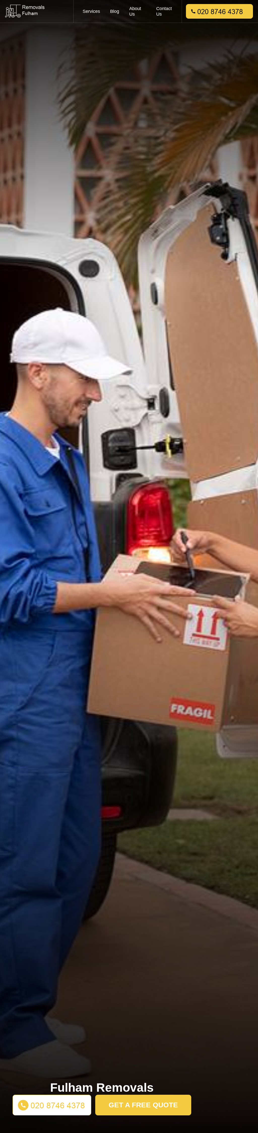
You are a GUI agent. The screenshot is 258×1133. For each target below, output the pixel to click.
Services (91, 11)
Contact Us (164, 11)
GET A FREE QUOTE (143, 1105)
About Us (135, 11)
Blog (114, 11)
